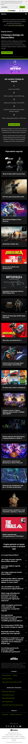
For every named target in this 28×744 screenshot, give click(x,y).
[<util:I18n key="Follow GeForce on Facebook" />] (6, 726)
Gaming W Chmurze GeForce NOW (12, 682)
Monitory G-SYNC (7, 678)
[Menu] (26, 14)
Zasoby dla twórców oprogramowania (12, 705)
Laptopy (15, 675)
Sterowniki (5, 714)
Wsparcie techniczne (16, 714)
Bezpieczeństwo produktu (18, 738)
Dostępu (22, 736)
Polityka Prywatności (13, 733)
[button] (20, 11)
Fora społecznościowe (8, 695)
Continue (22, 7)
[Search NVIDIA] (4, 10)
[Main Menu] (2, 11)
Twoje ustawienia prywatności (13, 734)
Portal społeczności (7, 701)
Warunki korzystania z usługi (10, 736)
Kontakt (14, 740)
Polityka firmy (5, 738)
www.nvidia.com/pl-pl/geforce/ (16, 25)
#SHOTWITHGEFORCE (8, 698)
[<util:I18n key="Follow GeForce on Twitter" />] (17, 726)
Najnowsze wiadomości (8, 691)
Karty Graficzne (6, 675)
